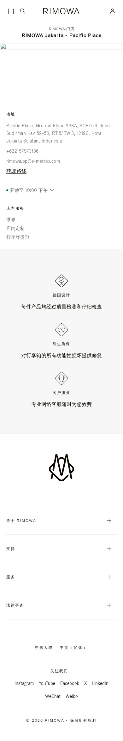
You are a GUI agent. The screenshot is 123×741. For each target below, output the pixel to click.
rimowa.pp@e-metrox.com (33, 161)
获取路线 (16, 171)
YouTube (47, 683)
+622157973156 (22, 151)
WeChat (53, 696)
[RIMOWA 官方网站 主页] (61, 11)
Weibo (72, 696)
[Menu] (11, 11)
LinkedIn (100, 683)
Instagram (24, 683)
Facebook (69, 683)
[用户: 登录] (112, 11)
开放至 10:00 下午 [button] (29, 190)
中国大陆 (45, 647)
